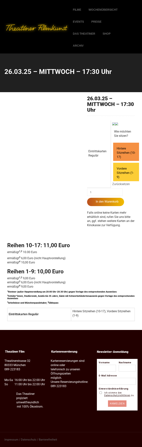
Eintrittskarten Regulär (97, 153)
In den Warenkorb (107, 201)
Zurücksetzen (121, 184)
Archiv (78, 45)
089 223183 (12, 369)
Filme (77, 9)
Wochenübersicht (103, 9)
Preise (96, 21)
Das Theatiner (84, 33)
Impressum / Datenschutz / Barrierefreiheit (30, 439)
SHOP (107, 33)
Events (78, 21)
